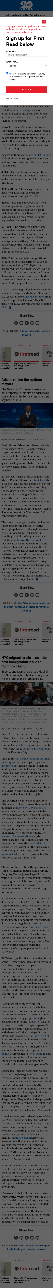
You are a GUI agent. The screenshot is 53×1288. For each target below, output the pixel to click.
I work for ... (12, 61)
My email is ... (12, 51)
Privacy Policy (12, 98)
